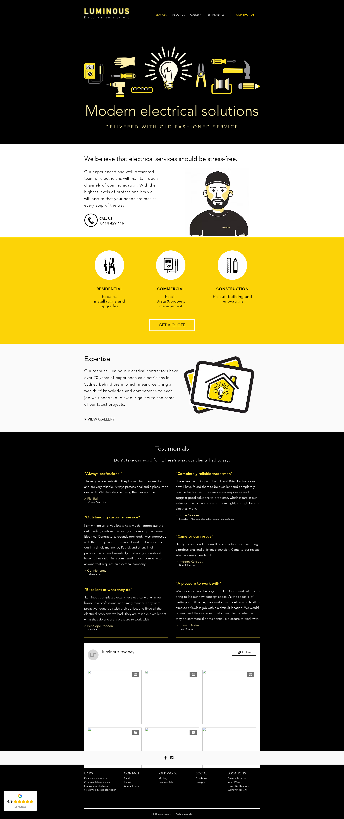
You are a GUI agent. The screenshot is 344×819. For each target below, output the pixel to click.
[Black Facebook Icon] (165, 757)
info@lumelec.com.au (161, 814)
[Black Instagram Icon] (172, 757)
